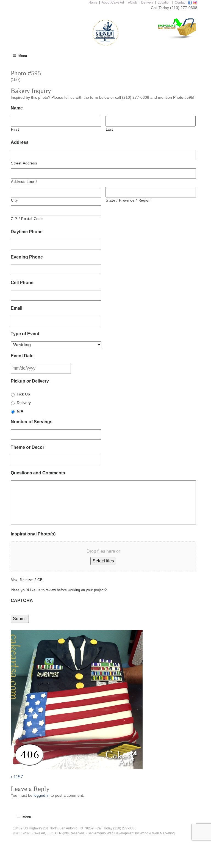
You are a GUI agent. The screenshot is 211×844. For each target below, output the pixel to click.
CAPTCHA (22, 600)
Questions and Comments (38, 473)
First (15, 129)
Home (93, 2)
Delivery (147, 2)
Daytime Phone (27, 231)
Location (164, 2)
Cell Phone (22, 282)
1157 (17, 776)
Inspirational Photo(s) (33, 534)
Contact (180, 2)
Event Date (22, 355)
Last (109, 129)
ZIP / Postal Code (27, 219)
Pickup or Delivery (30, 381)
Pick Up (23, 394)
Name (17, 108)
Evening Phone (27, 257)
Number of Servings (31, 421)
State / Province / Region (128, 200)
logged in (41, 795)
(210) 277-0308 (183, 8)
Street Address (24, 163)
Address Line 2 (24, 182)
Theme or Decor (27, 447)
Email (16, 308)
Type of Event (25, 333)
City (14, 200)
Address (20, 142)
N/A (20, 411)
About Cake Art (113, 2)
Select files (103, 561)
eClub (132, 2)
